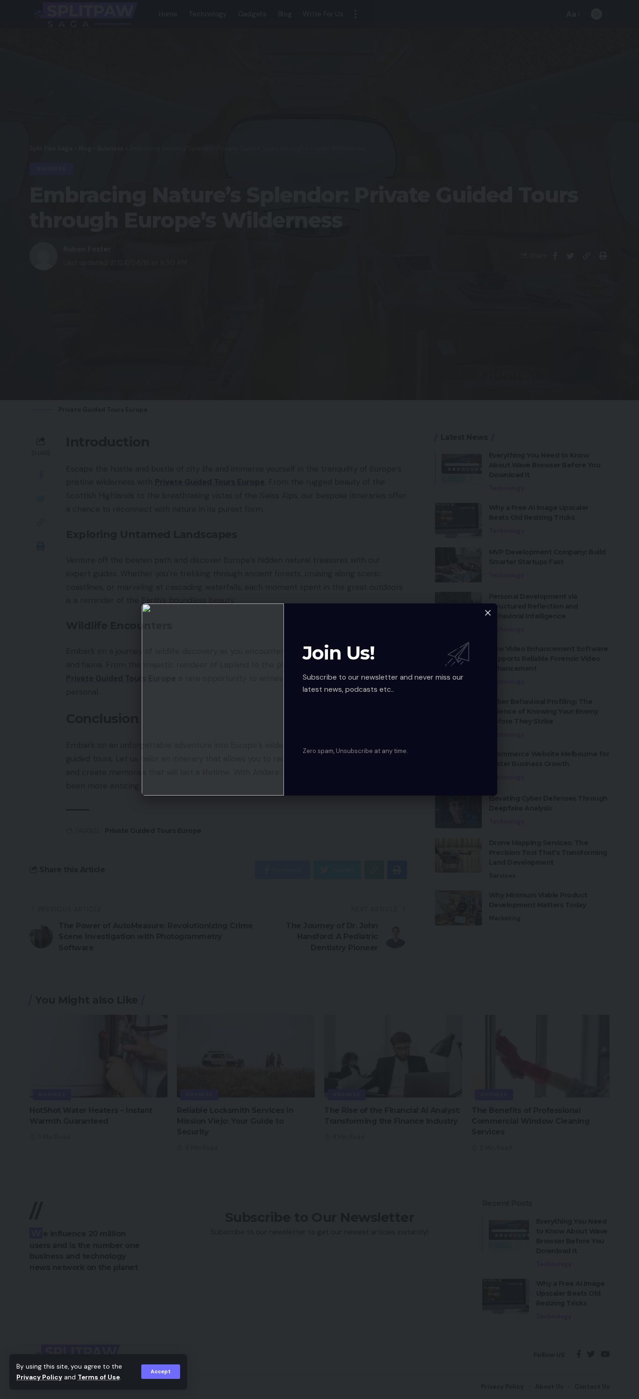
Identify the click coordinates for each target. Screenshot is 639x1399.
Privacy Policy (39, 1377)
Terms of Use (99, 1377)
